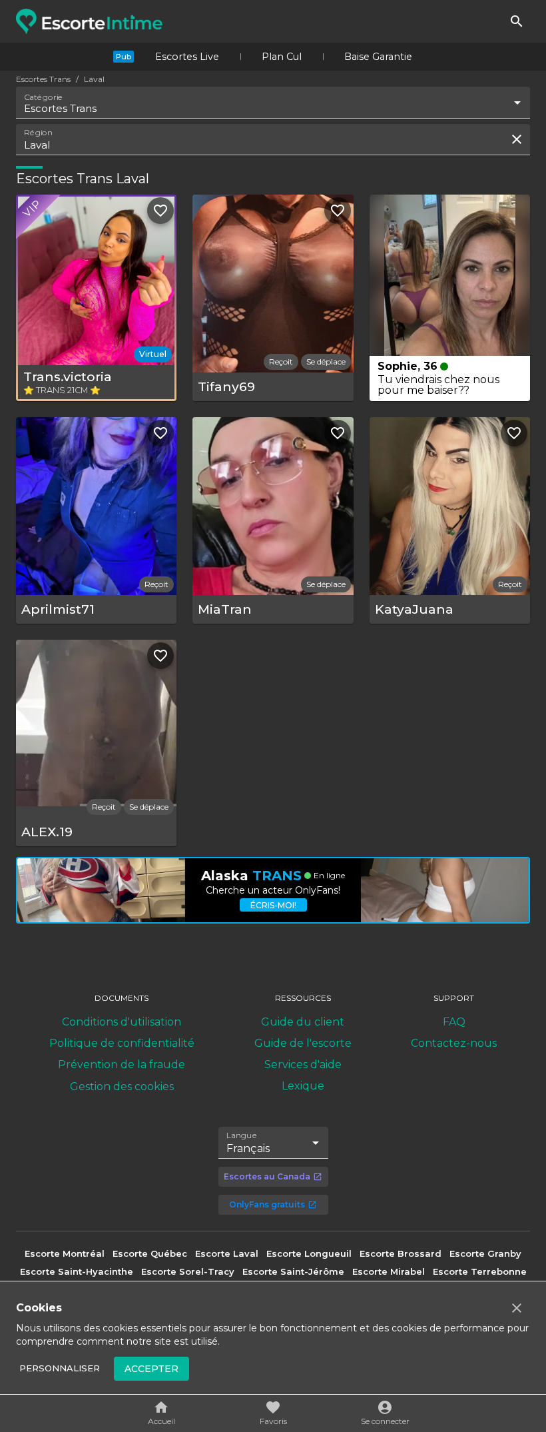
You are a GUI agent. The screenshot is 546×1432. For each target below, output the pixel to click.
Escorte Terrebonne (480, 1271)
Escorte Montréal (65, 1253)
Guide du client (302, 1022)
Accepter (151, 1369)
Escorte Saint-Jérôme (293, 1271)
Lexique (303, 1085)
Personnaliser (59, 1368)
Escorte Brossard (400, 1253)
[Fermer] (516, 1308)
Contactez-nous (454, 1043)
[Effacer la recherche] (516, 139)
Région (38, 132)
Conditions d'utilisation (121, 1022)
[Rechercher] (516, 21)
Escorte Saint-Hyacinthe (76, 1271)
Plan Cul (282, 57)
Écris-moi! (273, 905)
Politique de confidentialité (121, 1043)
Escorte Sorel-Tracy (187, 1271)
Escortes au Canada (267, 1176)
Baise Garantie (378, 57)
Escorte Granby (485, 1253)
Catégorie (43, 97)
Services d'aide (303, 1064)
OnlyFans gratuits (267, 1204)
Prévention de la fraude (121, 1064)
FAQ (454, 1022)
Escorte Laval (226, 1253)
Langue (242, 1134)
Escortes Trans (43, 79)
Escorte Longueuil (309, 1253)
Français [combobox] (248, 1148)
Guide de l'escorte (303, 1043)
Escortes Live (187, 57)
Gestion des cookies (122, 1086)
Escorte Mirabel (388, 1271)
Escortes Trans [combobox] (60, 108)
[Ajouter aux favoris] (160, 210)
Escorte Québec (150, 1253)
